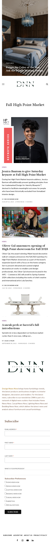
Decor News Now (11, 199)
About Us (28, 535)
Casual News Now (13, 497)
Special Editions (12, 505)
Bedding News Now (13, 494)
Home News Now (12, 482)
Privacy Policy (40, 535)
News (4, 167)
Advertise (18, 535)
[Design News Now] (25, 84)
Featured (10, 63)
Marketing (10, 501)
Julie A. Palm (9, 341)
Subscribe (7, 535)
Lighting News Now (14, 490)
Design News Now (13, 486)
